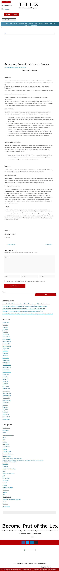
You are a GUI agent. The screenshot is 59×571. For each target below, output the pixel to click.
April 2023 (5, 412)
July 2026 (5, 325)
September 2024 (7, 372)
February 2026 (6, 336)
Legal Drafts (34, 25)
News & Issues (13, 23)
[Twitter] (27, 542)
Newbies (5, 492)
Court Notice (6, 444)
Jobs (36, 23)
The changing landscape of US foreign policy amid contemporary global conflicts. (23, 311)
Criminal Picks (6, 446)
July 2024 (5, 376)
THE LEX (28, 4)
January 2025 (6, 362)
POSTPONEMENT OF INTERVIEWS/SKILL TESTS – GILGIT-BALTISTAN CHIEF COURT (24, 308)
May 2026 (5, 329)
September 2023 (7, 400)
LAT (4, 475)
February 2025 (6, 360)
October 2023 (6, 398)
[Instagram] (36, 542)
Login (15, 14)
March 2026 (6, 334)
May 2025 (5, 353)
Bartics (40, 23)
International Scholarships (9, 468)
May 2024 (5, 381)
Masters (5, 485)
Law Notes (52, 23)
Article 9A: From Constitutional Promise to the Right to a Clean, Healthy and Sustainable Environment (28, 314)
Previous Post (11, 244)
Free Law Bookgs (7, 451)
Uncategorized (6, 506)
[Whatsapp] (55, 567)
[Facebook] (23, 542)
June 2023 (5, 407)
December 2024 (7, 365)
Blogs (6, 23)
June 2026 (5, 327)
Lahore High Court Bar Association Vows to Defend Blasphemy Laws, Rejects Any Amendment (26, 303)
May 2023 (5, 409)
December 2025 (7, 339)
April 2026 (5, 332)
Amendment (6, 430)
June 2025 (5, 351)
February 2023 (6, 416)
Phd (4, 494)
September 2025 (7, 346)
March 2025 (6, 358)
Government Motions (8, 453)
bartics (4, 437)
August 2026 (6, 322)
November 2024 (7, 367)
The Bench (5, 504)
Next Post (49, 244)
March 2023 (6, 414)
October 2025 (6, 343)
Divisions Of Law (23, 23)
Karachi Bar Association (8, 473)
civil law (5, 442)
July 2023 (5, 405)
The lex (19, 563)
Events (46, 23)
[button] (32, 537)
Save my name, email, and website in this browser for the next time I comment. (25, 281)
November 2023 (7, 395)
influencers (5, 464)
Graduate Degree (7, 456)
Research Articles (7, 497)
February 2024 (6, 388)
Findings (31, 23)
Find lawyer (26, 25)
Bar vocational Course (8, 435)
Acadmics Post (6, 428)
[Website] (47, 276)
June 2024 (5, 379)
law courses (6, 480)
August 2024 (6, 374)
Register (8, 14)
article (16, 67)
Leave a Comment (9, 67)
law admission (6, 478)
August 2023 (6, 402)
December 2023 (7, 393)
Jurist (4, 471)
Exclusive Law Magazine (28, 8)
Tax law (4, 501)
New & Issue (6, 490)
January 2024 (6, 391)
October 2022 (6, 419)
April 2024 (5, 383)
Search (4, 292)
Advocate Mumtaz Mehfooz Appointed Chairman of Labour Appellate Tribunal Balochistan (25, 306)
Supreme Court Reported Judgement (12, 499)
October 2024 (6, 369)
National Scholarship (8, 487)
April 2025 (5, 355)
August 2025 (6, 348)
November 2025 (7, 341)
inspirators (5, 466)
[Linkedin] (32, 542)
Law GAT (5, 483)
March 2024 (6, 386)
